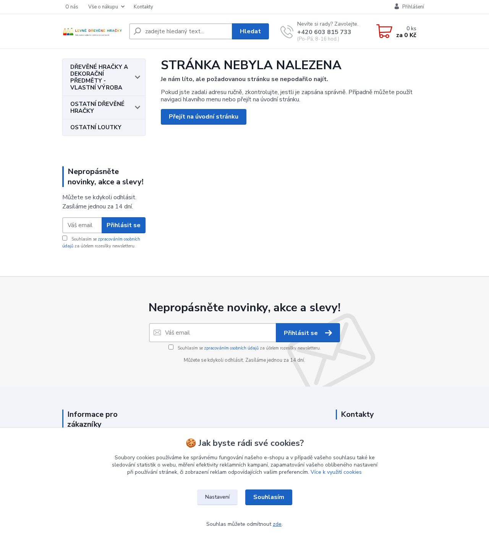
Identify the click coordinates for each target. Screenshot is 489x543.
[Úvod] (92, 31)
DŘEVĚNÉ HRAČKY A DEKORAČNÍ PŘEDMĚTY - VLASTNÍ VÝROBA (99, 77)
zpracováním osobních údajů (231, 348)
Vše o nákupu (103, 6)
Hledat (250, 31)
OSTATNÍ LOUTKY (95, 127)
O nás (71, 6)
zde (277, 524)
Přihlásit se (124, 225)
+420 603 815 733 (324, 32)
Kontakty (143, 6)
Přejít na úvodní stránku (203, 116)
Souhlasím (268, 497)
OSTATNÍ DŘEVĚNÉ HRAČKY (97, 107)
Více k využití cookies (336, 472)
